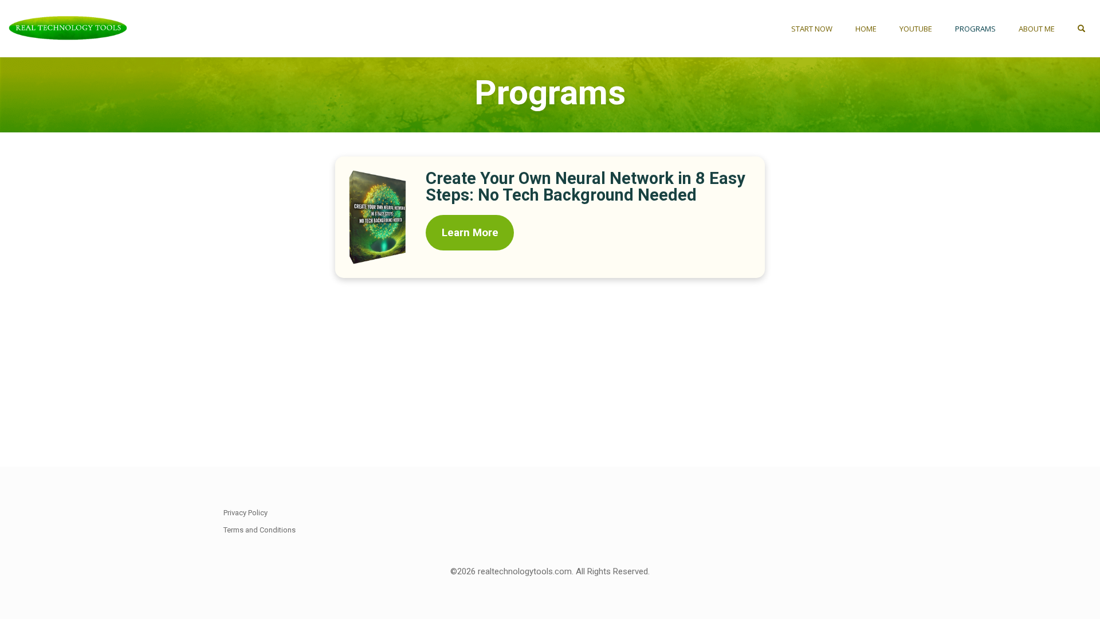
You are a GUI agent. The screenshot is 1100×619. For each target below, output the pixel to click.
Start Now (811, 28)
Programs (975, 28)
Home (866, 28)
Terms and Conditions (259, 530)
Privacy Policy (245, 512)
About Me (1037, 28)
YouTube (915, 28)
